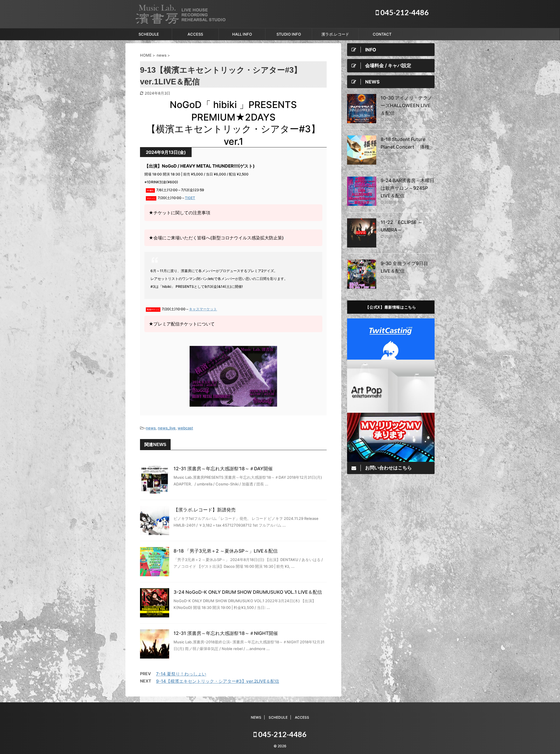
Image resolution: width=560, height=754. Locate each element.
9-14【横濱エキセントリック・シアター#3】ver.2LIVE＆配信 (217, 681)
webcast (185, 428)
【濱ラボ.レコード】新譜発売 (205, 510)
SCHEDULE (149, 34)
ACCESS (195, 34)
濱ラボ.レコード (335, 34)
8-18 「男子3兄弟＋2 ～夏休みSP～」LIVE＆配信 (226, 551)
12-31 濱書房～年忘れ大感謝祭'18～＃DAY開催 (223, 468)
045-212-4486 (404, 12)
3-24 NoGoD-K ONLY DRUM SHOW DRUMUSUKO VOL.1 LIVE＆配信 (248, 592)
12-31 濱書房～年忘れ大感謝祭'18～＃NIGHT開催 (226, 633)
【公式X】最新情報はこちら (390, 307)
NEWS (256, 717)
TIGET (190, 198)
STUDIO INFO (288, 34)
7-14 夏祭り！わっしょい (181, 674)
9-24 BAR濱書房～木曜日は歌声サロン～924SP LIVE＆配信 (407, 187)
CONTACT (382, 34)
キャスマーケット (203, 309)
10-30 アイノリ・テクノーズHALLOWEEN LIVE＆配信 (406, 105)
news (151, 428)
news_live (167, 428)
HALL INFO (242, 34)
